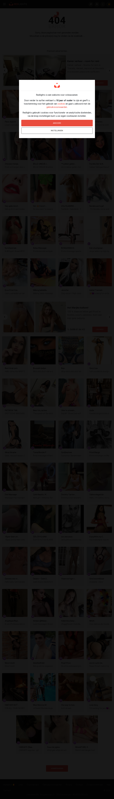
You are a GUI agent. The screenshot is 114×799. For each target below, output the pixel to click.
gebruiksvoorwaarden (56, 107)
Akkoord (57, 123)
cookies (61, 103)
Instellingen (57, 130)
